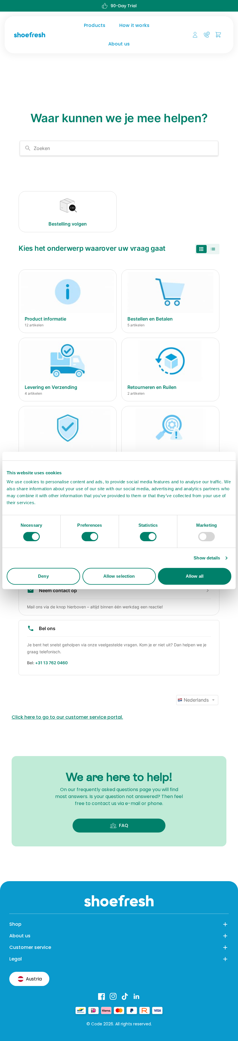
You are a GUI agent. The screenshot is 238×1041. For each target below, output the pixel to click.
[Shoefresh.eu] (37, 34)
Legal (15, 959)
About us (119, 44)
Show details (207, 557)
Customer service (30, 947)
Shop (15, 924)
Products (94, 25)
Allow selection (119, 576)
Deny (43, 576)
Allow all (194, 576)
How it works (134, 25)
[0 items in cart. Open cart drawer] (218, 35)
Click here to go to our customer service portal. (67, 717)
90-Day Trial (124, 6)
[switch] (90, 536)
